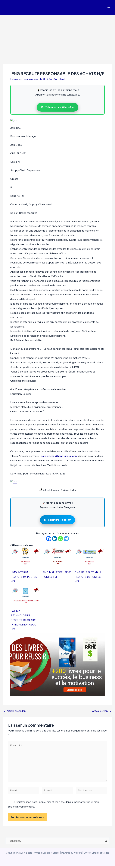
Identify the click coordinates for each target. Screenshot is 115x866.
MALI (43, 79)
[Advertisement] (57, 37)
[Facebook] (48, 538)
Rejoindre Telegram (59, 519)
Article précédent (15, 711)
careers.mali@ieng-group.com (59, 456)
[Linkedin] (54, 538)
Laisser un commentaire (24, 79)
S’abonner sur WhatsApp (59, 107)
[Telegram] (66, 538)
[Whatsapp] (60, 538)
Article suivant (102, 711)
